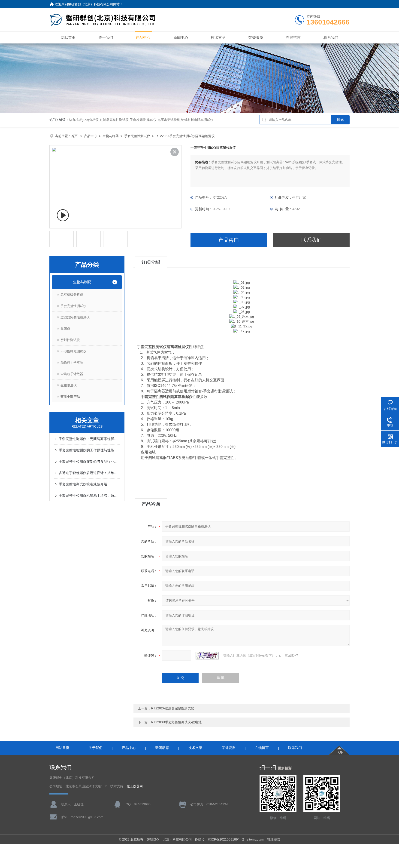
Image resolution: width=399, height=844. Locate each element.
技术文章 (218, 38)
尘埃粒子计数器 (71, 374)
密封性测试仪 (70, 340)
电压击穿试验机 (168, 120)
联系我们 (330, 38)
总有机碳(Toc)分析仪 (84, 120)
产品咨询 (228, 240)
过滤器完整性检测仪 (75, 317)
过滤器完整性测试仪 (114, 120)
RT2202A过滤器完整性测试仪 (172, 708)
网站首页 (68, 38)
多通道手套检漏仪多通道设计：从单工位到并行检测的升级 (89, 473)
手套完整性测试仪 (137, 136)
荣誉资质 (255, 38)
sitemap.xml (255, 839)
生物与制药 (111, 136)
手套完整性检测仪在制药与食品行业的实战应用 (89, 461)
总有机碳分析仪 (71, 294)
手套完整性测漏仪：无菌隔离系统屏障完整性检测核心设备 (89, 439)
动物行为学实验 (71, 362)
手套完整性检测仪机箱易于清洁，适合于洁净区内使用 (89, 495)
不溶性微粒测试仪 (73, 351)
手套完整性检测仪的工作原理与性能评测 (89, 450)
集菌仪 (152, 120)
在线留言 (293, 38)
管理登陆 (273, 839)
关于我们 (105, 38)
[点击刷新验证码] (207, 655)
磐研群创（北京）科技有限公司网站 (94, 4)
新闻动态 (162, 748)
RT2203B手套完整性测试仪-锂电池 (176, 722)
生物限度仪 (68, 385)
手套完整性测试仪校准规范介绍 (83, 484)
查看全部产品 (70, 396)
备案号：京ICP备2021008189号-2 (219, 839)
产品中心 (143, 38)
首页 (75, 136)
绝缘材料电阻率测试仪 (197, 120)
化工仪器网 (135, 786)
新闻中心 (180, 38)
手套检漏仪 (138, 120)
